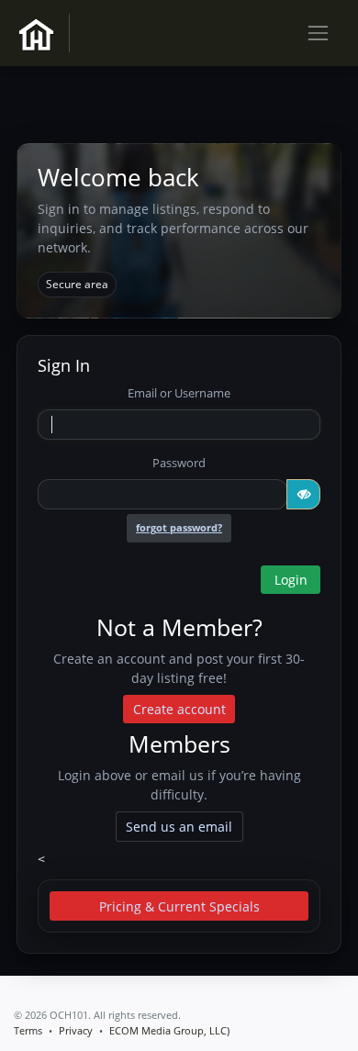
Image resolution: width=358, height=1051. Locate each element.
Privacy (76, 1030)
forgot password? (179, 527)
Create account (179, 709)
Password (179, 462)
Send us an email (179, 826)
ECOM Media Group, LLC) (169, 1030)
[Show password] (303, 494)
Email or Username (179, 393)
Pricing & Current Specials (179, 906)
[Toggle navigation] (318, 32)
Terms (28, 1030)
